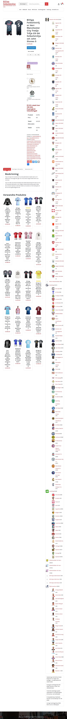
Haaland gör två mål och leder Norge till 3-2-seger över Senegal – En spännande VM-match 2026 (54, 679)
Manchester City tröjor (35, 158)
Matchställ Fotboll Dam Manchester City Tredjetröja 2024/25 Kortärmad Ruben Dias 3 (38, 325)
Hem (20, 9)
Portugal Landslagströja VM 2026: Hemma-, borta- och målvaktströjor (53, 686)
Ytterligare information (17, 169)
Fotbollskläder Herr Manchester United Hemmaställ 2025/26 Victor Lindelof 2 (18, 248)
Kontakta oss (55, 9)
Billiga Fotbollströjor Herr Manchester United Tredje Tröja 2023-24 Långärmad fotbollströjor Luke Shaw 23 (18, 290)
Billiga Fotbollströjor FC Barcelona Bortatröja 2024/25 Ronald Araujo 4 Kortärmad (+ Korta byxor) (28, 290)
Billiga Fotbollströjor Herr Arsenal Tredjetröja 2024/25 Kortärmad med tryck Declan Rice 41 (18, 215)
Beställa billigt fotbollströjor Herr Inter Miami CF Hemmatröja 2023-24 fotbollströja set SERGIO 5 (28, 248)
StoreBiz (46, 716)
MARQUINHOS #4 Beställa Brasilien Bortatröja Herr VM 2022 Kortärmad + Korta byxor (18, 355)
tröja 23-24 (29, 160)
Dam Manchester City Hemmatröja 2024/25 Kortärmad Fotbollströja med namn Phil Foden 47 (7, 252)
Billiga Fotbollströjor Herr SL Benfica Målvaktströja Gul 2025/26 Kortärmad (38, 288)
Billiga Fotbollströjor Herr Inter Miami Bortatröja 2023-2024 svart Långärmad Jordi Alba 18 (7, 287)
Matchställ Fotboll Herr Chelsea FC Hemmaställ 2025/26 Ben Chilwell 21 (28, 217)
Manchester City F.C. (34, 137)
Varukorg (49, 9)
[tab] (7, 169)
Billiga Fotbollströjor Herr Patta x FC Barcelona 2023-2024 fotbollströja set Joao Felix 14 (38, 214)
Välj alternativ (8, 207)
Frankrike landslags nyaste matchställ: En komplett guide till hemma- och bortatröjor (54, 692)
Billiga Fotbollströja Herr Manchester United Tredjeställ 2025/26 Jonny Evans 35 (38, 356)
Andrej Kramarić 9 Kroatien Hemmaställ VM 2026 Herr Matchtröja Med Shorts (18, 324)
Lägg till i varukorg (32, 63)
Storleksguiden (42, 9)
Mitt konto (34, 9)
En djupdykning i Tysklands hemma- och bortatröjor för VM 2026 (54, 698)
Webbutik (25, 9)
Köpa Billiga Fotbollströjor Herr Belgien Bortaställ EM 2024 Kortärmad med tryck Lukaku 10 (28, 358)
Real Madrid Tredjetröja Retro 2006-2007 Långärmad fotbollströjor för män (7, 215)
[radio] (28, 55)
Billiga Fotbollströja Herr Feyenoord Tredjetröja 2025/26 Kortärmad (7, 323)
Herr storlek (31, 51)
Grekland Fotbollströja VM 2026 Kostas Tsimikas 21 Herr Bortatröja (28, 322)
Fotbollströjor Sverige (35, 142)
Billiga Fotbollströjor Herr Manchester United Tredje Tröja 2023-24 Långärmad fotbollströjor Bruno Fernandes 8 (38, 252)
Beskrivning (7, 169)
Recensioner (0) (28, 169)
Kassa (29, 9)
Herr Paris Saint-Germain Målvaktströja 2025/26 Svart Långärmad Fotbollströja (7, 358)
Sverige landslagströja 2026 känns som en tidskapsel (54, 703)
